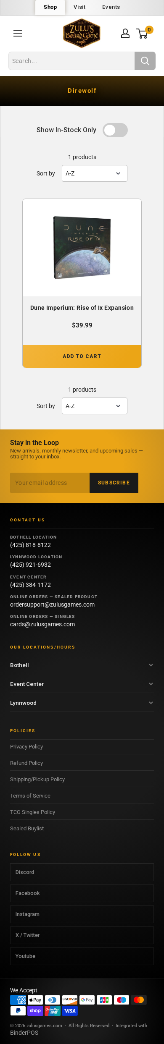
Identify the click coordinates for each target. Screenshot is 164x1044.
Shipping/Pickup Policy (37, 779)
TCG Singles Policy (32, 812)
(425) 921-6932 (30, 564)
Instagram (28, 914)
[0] (142, 33)
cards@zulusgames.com (42, 624)
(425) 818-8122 (30, 545)
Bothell (19, 665)
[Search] (145, 61)
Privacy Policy (26, 746)
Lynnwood (23, 702)
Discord (25, 872)
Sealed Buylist (27, 828)
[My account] (125, 33)
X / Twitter (28, 935)
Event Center (27, 683)
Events (111, 7)
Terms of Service (30, 796)
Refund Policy (26, 763)
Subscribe (114, 483)
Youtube (25, 956)
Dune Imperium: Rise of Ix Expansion (82, 307)
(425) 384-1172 (30, 584)
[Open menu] (17, 33)
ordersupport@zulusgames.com (52, 604)
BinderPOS (24, 1032)
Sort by (46, 173)
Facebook (28, 893)
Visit (79, 7)
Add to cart (82, 356)
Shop (50, 7)
